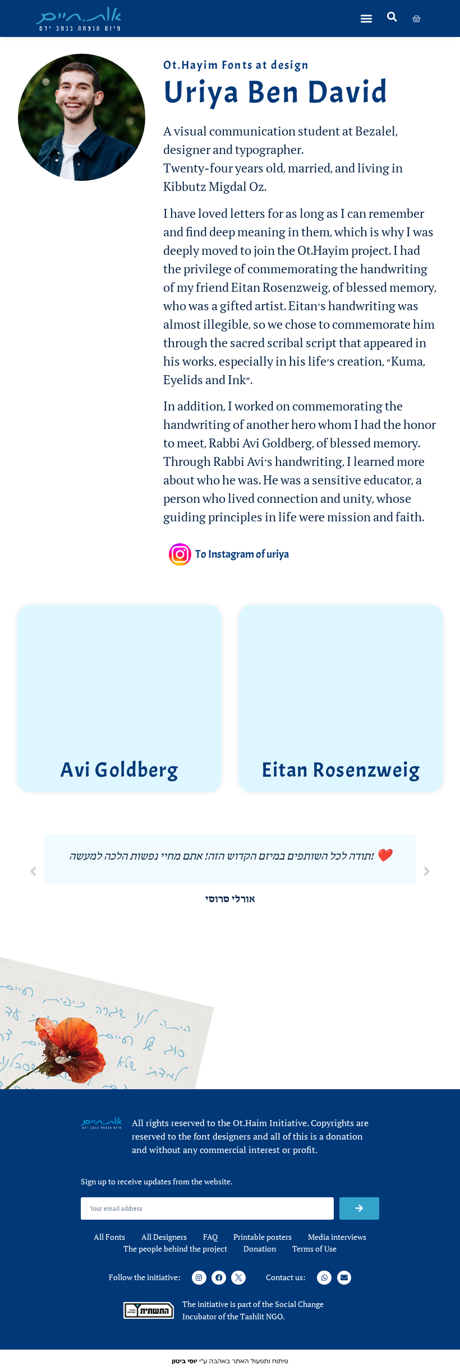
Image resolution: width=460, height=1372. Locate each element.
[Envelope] (344, 1278)
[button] (368, 19)
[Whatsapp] (324, 1278)
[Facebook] (218, 1278)
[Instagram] (199, 1278)
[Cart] (416, 19)
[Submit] (359, 1208)
